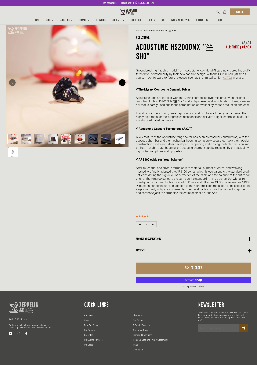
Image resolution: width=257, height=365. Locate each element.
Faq (162, 20)
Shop (48, 20)
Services (101, 20)
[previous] (12, 82)
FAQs (135, 345)
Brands (83, 20)
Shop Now (138, 315)
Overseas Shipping (180, 20)
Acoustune (143, 38)
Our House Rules (140, 330)
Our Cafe (117, 20)
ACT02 (227, 77)
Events (151, 20)
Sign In (239, 12)
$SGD (220, 20)
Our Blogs (136, 20)
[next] (122, 82)
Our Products (139, 320)
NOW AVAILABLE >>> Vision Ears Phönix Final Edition (128, 3)
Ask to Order (193, 268)
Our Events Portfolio (93, 340)
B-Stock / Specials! (141, 325)
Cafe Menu (89, 335)
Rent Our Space (91, 325)
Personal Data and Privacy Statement (150, 340)
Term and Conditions (142, 335)
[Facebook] (26, 333)
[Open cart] (224, 12)
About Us (65, 20)
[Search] (218, 11)
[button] (142, 216)
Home (37, 20)
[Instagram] (18, 333)
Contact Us (202, 20)
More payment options (193, 286)
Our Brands (89, 330)
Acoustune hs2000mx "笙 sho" (160, 30)
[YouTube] (10, 333)
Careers (87, 320)
